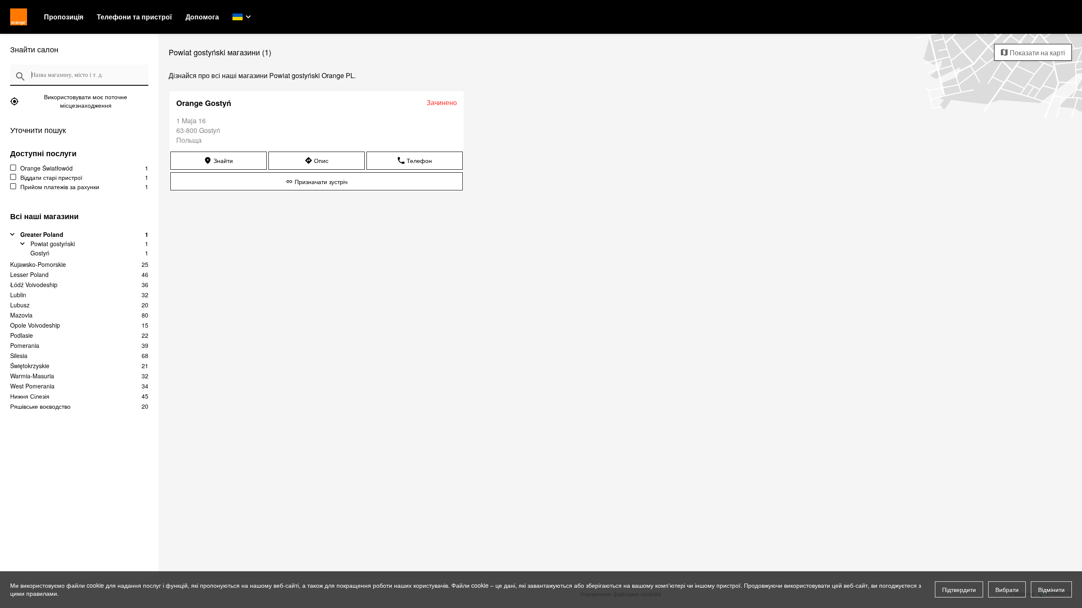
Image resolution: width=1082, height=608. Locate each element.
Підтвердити (959, 589)
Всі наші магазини (44, 216)
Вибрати (1007, 589)
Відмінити (1051, 589)
